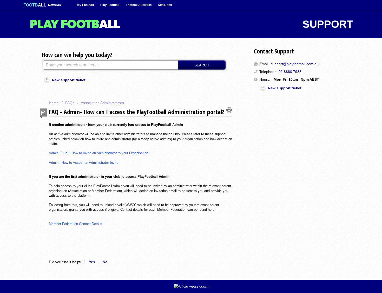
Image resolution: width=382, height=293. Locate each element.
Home (54, 103)
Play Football (109, 5)
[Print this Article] (229, 110)
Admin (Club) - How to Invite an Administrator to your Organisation (99, 153)
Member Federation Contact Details (75, 224)
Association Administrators (102, 103)
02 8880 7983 (290, 72)
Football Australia (139, 5)
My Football (85, 5)
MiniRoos (165, 5)
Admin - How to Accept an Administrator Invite (84, 163)
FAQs (69, 103)
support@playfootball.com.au (295, 64)
